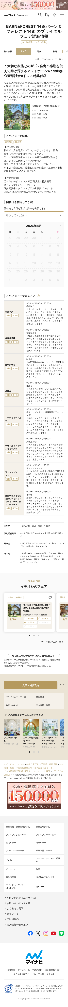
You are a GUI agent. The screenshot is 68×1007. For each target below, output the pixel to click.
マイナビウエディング (14, 764)
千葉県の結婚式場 (49, 764)
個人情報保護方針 (21, 974)
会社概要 (11, 970)
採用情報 (51, 974)
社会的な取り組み (53, 970)
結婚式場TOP (32, 764)
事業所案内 (37, 970)
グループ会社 (38, 974)
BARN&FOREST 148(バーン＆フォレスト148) (29, 771)
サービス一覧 (24, 970)
